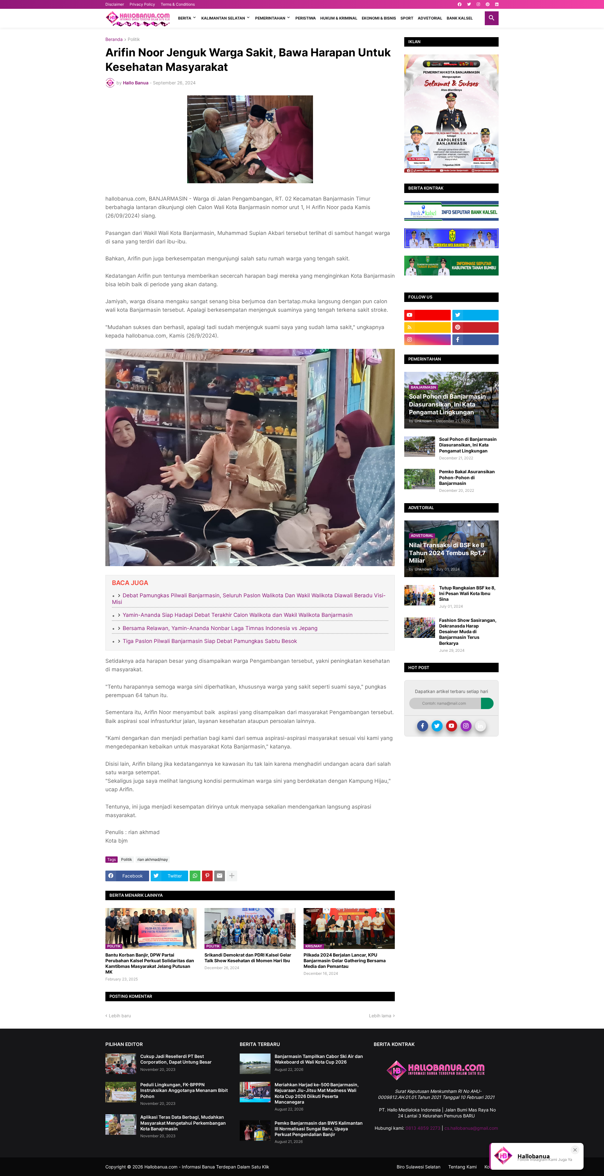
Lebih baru (120, 1015)
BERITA (184, 18)
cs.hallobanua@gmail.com (471, 1128)
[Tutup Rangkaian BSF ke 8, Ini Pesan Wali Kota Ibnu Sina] (419, 595)
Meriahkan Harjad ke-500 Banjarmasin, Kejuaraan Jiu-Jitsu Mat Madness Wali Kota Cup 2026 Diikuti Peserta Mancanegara (317, 1093)
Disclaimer (114, 4)
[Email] (219, 876)
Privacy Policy (142, 4)
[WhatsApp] (195, 876)
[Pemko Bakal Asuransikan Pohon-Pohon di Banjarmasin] (419, 479)
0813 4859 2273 (422, 1128)
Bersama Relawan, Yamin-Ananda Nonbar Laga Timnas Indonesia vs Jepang (220, 628)
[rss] (427, 327)
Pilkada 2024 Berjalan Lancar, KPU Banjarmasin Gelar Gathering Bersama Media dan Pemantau (345, 960)
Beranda (114, 39)
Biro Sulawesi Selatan (418, 1166)
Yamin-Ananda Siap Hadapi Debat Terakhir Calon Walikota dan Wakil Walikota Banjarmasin (238, 615)
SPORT (406, 18)
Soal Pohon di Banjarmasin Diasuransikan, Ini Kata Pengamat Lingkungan (468, 444)
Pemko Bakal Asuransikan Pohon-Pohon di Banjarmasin (467, 477)
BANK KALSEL (460, 18)
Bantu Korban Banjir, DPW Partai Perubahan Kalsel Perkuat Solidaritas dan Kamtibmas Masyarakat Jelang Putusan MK (149, 963)
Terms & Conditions (178, 4)
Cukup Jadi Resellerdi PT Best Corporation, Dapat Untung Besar (176, 1059)
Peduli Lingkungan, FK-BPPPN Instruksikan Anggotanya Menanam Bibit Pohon (184, 1090)
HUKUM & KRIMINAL (338, 18)
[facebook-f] (475, 339)
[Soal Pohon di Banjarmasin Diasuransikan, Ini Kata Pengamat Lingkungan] (419, 446)
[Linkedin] (480, 725)
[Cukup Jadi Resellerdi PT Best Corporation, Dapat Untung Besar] (120, 1064)
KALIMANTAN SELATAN (223, 18)
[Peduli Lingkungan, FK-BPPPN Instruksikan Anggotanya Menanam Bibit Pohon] (120, 1092)
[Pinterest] (207, 876)
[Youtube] (451, 725)
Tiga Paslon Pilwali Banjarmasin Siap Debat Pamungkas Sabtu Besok (210, 641)
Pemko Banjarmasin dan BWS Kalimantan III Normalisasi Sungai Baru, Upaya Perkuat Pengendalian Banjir (319, 1128)
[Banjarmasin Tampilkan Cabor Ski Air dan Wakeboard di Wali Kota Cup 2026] (255, 1064)
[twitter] (469, 4)
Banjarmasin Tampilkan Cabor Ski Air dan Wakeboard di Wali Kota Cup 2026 (319, 1059)
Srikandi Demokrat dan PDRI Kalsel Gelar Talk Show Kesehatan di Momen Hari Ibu (247, 957)
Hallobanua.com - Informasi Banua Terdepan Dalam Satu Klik (206, 1166)
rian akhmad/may (152, 859)
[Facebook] (422, 725)
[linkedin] (497, 4)
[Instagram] (466, 725)
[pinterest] (487, 4)
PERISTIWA (305, 18)
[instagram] (478, 4)
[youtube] (427, 315)
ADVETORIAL (430, 18)
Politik (134, 39)
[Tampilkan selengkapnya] (231, 876)
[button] (492, 18)
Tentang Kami (462, 1166)
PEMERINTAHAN (270, 18)
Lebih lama (380, 1015)
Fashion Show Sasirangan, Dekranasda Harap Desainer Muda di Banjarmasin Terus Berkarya (467, 631)
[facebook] (459, 4)
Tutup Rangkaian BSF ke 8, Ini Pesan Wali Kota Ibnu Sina (467, 593)
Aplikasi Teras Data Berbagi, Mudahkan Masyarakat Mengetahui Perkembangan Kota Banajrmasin (183, 1122)
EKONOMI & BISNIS (379, 18)
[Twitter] (437, 725)
